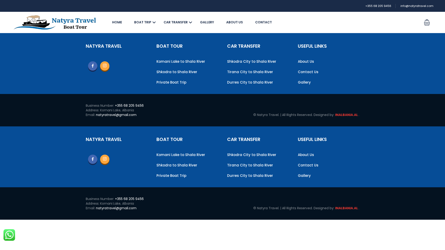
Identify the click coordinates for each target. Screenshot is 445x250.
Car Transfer (176, 22)
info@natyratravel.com (416, 6)
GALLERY (207, 22)
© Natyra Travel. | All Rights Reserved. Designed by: (294, 114)
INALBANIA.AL (347, 114)
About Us (234, 22)
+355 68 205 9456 (378, 6)
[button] (427, 22)
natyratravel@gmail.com (116, 114)
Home (117, 22)
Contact (263, 22)
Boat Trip (142, 22)
